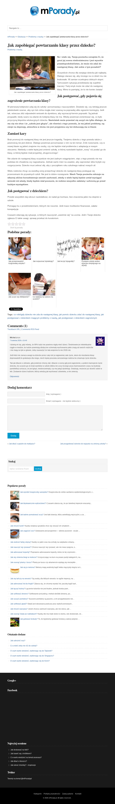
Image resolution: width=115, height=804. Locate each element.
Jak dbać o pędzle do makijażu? (22, 444)
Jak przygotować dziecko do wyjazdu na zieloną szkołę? (83, 444)
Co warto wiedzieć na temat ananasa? (26, 757)
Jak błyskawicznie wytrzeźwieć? (33, 503)
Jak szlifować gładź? (18, 604)
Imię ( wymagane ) (53, 394)
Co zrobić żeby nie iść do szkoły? (23, 646)
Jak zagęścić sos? (27, 531)
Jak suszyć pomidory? (19, 599)
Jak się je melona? (27, 567)
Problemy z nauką (35, 37)
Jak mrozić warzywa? (19, 609)
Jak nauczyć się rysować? (20, 547)
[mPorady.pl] (57, 15)
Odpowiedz (14, 376)
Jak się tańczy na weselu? (21, 579)
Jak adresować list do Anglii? (22, 584)
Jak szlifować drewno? (19, 594)
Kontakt (78, 794)
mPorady (11, 37)
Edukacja (21, 37)
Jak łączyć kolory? (17, 589)
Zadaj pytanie (67, 794)
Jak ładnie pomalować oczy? (32, 515)
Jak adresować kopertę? (20, 552)
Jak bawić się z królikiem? (21, 753)
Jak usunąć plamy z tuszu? (21, 562)
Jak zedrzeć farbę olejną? (20, 542)
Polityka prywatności (52, 794)
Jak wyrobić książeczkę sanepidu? (34, 492)
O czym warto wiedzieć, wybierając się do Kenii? (30, 661)
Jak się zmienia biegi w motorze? (23, 557)
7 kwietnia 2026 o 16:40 (18, 340)
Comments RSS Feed (30, 329)
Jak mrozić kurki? (17, 526)
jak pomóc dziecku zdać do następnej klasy (79, 314)
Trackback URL (13, 329)
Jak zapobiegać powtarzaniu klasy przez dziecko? (51, 45)
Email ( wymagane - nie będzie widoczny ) (63, 401)
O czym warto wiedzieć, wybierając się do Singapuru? (32, 656)
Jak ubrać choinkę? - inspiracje (23, 765)
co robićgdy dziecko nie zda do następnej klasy (36, 314)
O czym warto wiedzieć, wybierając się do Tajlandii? (31, 651)
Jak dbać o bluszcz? (18, 761)
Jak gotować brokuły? (29, 619)
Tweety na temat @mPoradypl (19, 779)
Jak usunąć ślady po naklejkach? (23, 614)
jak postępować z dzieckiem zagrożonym (77, 318)
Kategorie (38, 794)
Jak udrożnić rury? (17, 641)
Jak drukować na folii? (19, 750)
